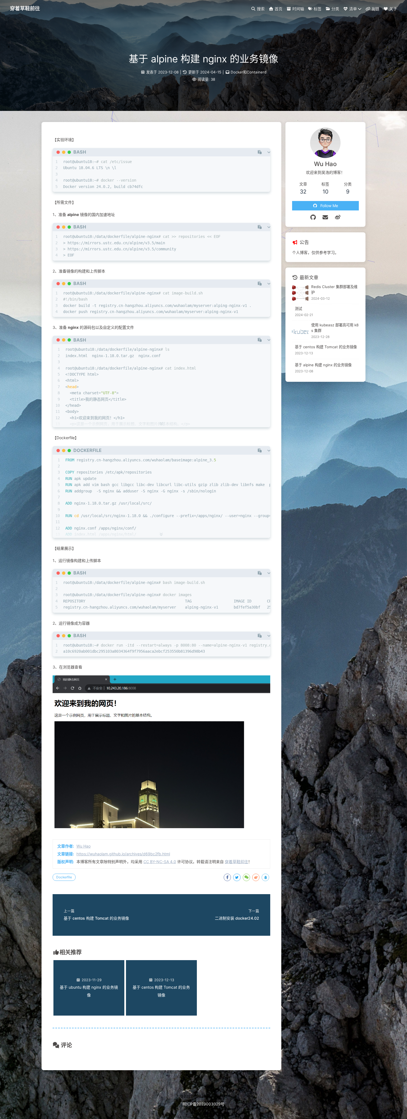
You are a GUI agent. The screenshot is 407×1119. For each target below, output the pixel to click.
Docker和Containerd (248, 72)
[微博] (337, 217)
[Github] (313, 217)
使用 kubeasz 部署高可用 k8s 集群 (335, 328)
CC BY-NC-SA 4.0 (159, 861)
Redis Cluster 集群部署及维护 (334, 289)
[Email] (325, 217)
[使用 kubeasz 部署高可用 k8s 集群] (300, 331)
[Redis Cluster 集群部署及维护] (300, 293)
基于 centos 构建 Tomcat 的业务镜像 (326, 347)
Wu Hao (83, 846)
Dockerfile (64, 877)
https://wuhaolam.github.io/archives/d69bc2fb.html (123, 853)
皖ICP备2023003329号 (203, 1104)
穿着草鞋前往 (236, 861)
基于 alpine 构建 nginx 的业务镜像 (323, 365)
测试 (298, 308)
